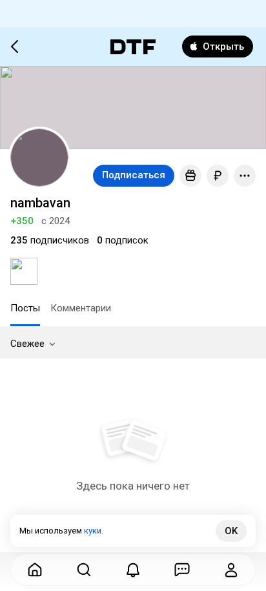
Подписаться (133, 175)
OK (231, 531)
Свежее (27, 343)
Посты (25, 308)
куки (92, 530)
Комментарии (80, 308)
